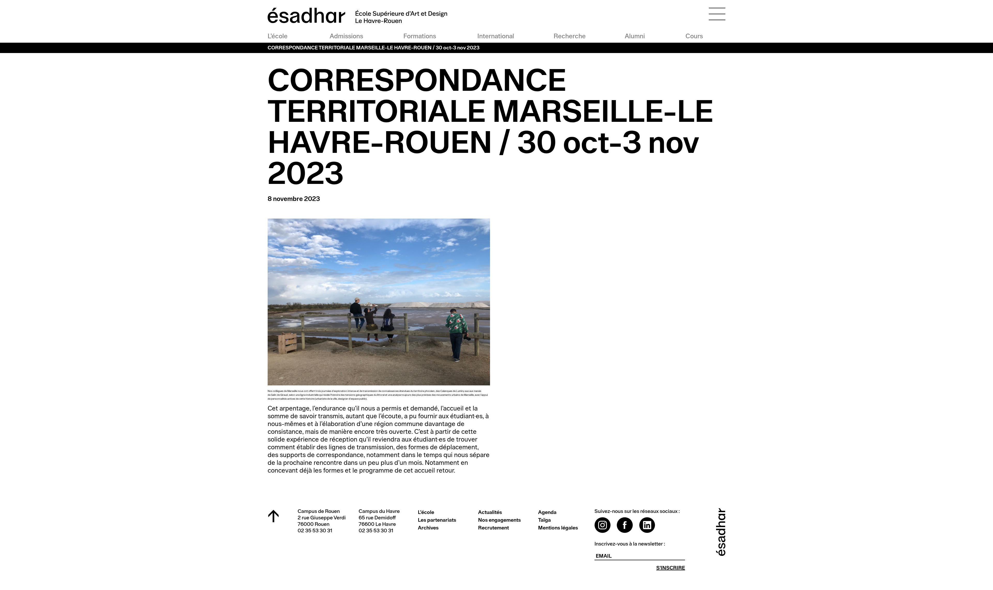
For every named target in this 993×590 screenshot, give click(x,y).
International (495, 36)
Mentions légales (558, 528)
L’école (278, 36)
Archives (428, 528)
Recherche (569, 36)
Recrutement (493, 528)
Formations (419, 36)
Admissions (346, 36)
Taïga (544, 520)
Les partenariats (437, 520)
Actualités (490, 512)
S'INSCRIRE (670, 568)
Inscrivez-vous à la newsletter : (630, 544)
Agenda (547, 512)
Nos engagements (499, 520)
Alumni (635, 36)
